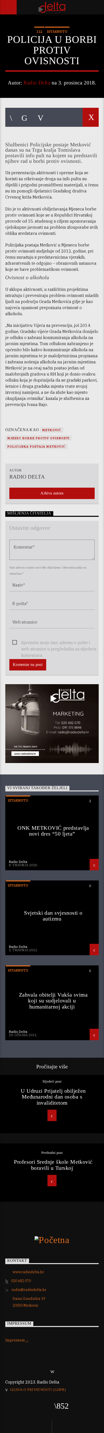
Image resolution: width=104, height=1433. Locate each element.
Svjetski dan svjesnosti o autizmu (53, 916)
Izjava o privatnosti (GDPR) (38, 1390)
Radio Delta (36, 82)
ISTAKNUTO (57, 31)
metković (52, 430)
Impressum (15, 1340)
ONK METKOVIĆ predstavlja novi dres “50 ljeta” (53, 831)
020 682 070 (21, 1281)
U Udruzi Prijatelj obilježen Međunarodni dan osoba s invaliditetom (53, 1097)
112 (39, 31)
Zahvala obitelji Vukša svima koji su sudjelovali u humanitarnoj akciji (53, 1001)
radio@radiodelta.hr (28, 1289)
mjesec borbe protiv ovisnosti (38, 438)
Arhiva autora (51, 493)
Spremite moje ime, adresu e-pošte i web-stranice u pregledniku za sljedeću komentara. (58, 643)
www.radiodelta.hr (28, 1272)
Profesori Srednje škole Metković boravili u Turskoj (53, 1165)
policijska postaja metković (36, 446)
